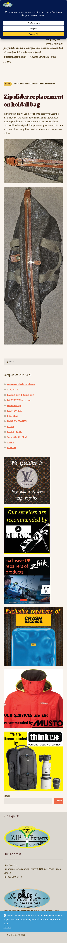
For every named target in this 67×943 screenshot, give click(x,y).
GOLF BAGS (13, 389)
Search (7, 795)
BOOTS (10, 426)
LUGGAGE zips (14, 405)
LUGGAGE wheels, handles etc (21, 384)
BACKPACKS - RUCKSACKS (20, 395)
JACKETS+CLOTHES (17, 421)
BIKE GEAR (12, 416)
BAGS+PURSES (14, 410)
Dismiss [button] (7, 927)
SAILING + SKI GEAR (17, 437)
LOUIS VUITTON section (18, 400)
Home (7, 84)
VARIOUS (11, 447)
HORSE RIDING (14, 431)
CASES (10, 442)
